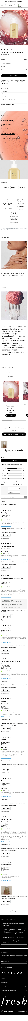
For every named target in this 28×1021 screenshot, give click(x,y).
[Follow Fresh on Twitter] (5, 973)
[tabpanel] (14, 1)
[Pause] (25, 1)
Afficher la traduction (6, 526)
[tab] (14, 43)
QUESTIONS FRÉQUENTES (7, 104)
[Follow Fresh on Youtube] (18, 973)
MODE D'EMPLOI (5, 94)
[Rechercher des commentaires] (25, 497)
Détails (25, 59)
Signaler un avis (5, 538)
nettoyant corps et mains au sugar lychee (11, 406)
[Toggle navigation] (2, 5)
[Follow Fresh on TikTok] (15, 973)
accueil (2, 9)
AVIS (2, 102)
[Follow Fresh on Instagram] (8, 973)
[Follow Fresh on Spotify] (21, 973)
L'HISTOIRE (3, 96)
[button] (6, 890)
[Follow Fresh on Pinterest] (12, 973)
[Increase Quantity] (25, 70)
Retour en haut (14, 912)
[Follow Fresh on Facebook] (2, 973)
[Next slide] (24, 423)
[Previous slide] (19, 423)
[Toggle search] (6, 5)
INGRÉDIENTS (4, 88)
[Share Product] (25, 43)
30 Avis (12, 49)
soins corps (7, 9)
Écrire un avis (14, 460)
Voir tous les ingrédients (8, 133)
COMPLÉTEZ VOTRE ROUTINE (8, 99)
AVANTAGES (4, 91)
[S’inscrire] (26, 961)
